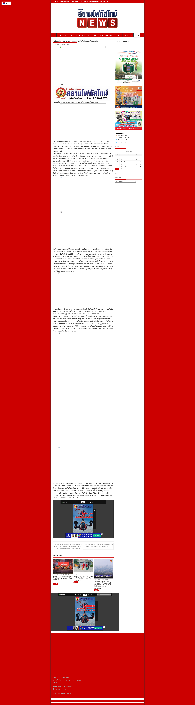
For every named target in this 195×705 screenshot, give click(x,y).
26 (128, 166)
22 (140, 164)
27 (132, 166)
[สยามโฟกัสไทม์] (54, 35)
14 (136, 161)
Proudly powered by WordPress (87, 702)
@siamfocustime (85, 573)
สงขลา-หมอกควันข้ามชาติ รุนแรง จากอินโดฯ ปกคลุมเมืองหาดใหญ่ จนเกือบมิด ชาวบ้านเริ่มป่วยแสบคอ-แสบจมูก (107, 1)
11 (125, 161)
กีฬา (71, 35)
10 (121, 161)
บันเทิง (101, 35)
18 (125, 164)
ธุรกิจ (89, 35)
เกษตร (84, 35)
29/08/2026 (56, 574)
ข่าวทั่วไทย (77, 35)
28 (136, 166)
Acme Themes (112, 702)
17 (121, 164)
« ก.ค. (116, 173)
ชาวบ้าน (126, 35)
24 (121, 166)
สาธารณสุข (118, 35)
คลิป (131, 35)
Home (59, 35)
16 (117, 164)
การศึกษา (65, 35)
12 (128, 161)
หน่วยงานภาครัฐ (109, 35)
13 (132, 161)
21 (136, 164)
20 (132, 164)
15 (140, 161)
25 (125, 166)
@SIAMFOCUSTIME (65, 44)
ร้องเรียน (95, 35)
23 (117, 166)
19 (128, 164)
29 (140, 166)
